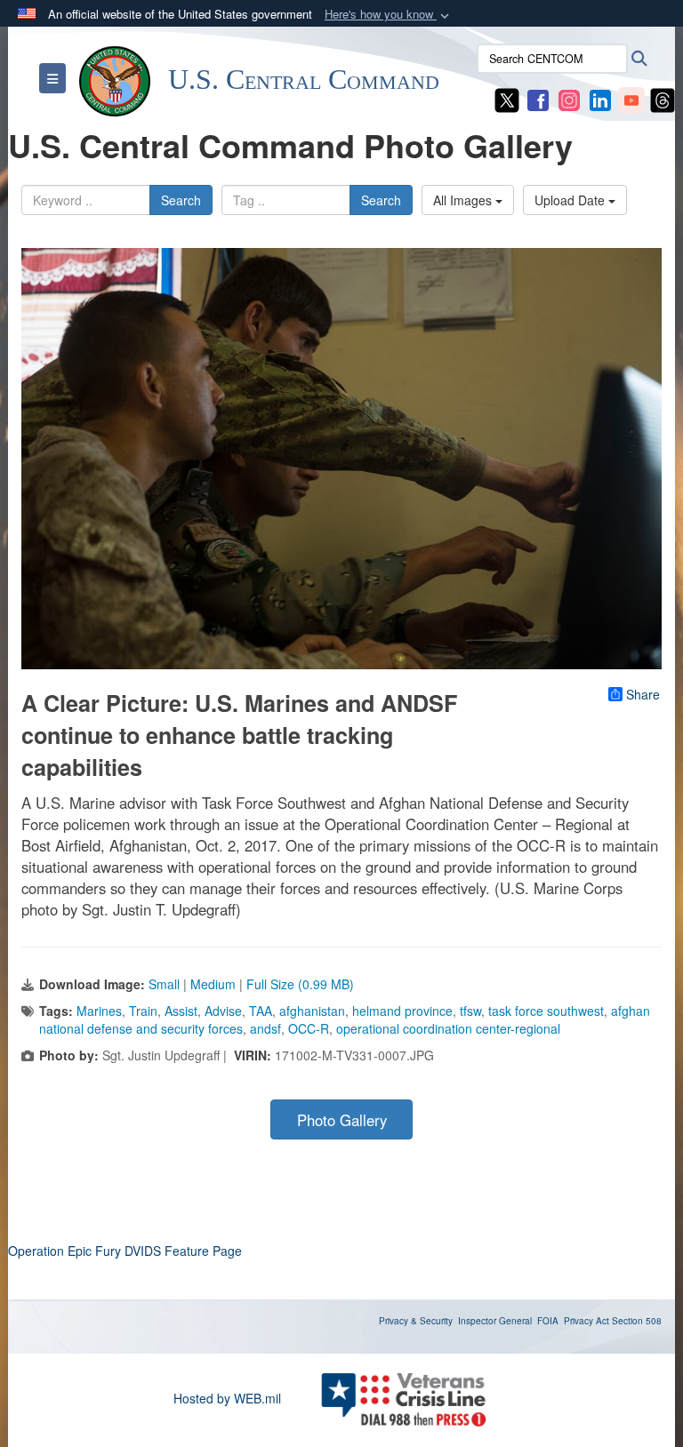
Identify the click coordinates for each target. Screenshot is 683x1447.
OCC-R (308, 1028)
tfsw (470, 1010)
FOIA (547, 1321)
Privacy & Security (416, 1321)
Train (143, 1010)
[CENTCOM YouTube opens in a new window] (631, 99)
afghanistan (312, 1010)
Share (643, 694)
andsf (265, 1028)
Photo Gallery (342, 1120)
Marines (99, 1010)
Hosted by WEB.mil (227, 1398)
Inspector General (495, 1321)
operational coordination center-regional (448, 1028)
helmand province (402, 1010)
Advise (223, 1010)
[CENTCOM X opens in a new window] (507, 99)
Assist (181, 1010)
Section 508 (637, 1321)
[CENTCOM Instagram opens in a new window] (569, 99)
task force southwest (546, 1010)
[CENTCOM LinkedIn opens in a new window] (600, 99)
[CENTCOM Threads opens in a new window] (662, 99)
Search (181, 200)
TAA (260, 1010)
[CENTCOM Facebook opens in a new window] (538, 99)
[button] (389, 14)
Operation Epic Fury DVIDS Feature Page (125, 1250)
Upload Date (571, 200)
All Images (464, 200)
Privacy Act (586, 1321)
